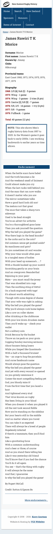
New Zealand (33, 11)
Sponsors (8, 17)
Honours (22, 17)
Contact (30, 24)
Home (7, 11)
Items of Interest (12, 24)
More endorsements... (36, 500)
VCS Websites (38, 521)
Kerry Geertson (39, 516)
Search (18, 11)
